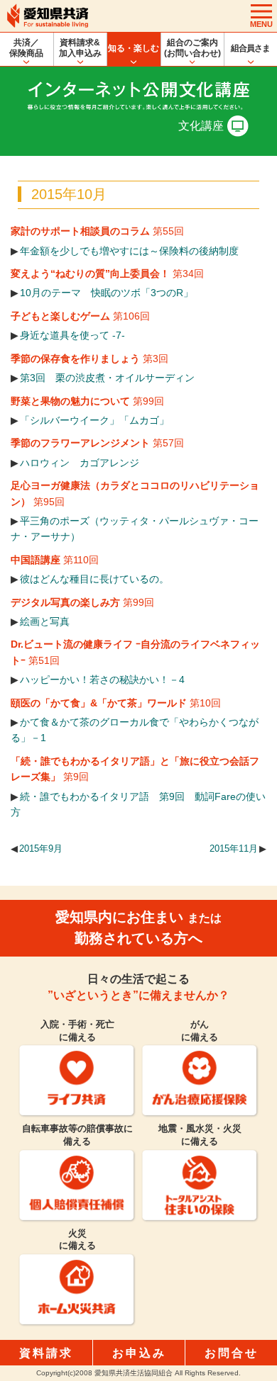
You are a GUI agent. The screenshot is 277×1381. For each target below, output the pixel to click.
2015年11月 (234, 849)
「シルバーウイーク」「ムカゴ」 (94, 420)
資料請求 (46, 1353)
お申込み (139, 1353)
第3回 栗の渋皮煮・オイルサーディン (107, 377)
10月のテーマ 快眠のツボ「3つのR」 (106, 292)
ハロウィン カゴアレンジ (79, 462)
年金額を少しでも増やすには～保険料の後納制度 (129, 251)
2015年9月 (41, 849)
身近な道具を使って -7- (72, 335)
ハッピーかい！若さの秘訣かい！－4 (102, 679)
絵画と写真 (45, 621)
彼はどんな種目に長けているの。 (94, 579)
